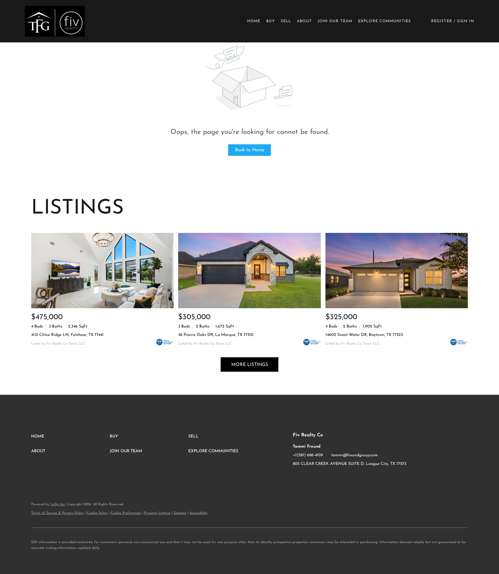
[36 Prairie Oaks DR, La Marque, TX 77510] (249, 270)
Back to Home (249, 150)
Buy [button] (270, 21)
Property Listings (157, 513)
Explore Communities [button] (384, 21)
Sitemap (180, 513)
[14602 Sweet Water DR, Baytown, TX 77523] (396, 270)
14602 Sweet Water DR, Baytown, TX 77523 (364, 335)
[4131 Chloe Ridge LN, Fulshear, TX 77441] (102, 270)
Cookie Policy (97, 513)
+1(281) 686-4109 (308, 455)
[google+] (320, 477)
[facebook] (297, 477)
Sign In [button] (465, 21)
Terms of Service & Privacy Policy (57, 513)
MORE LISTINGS (249, 364)
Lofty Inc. (58, 504)
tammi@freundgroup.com (354, 455)
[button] (55, 21)
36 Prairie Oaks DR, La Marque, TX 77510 (216, 335)
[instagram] (308, 477)
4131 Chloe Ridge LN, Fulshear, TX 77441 (67, 335)
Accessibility (198, 513)
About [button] (304, 21)
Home (253, 21)
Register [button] (441, 21)
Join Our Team (335, 21)
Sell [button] (286, 21)
